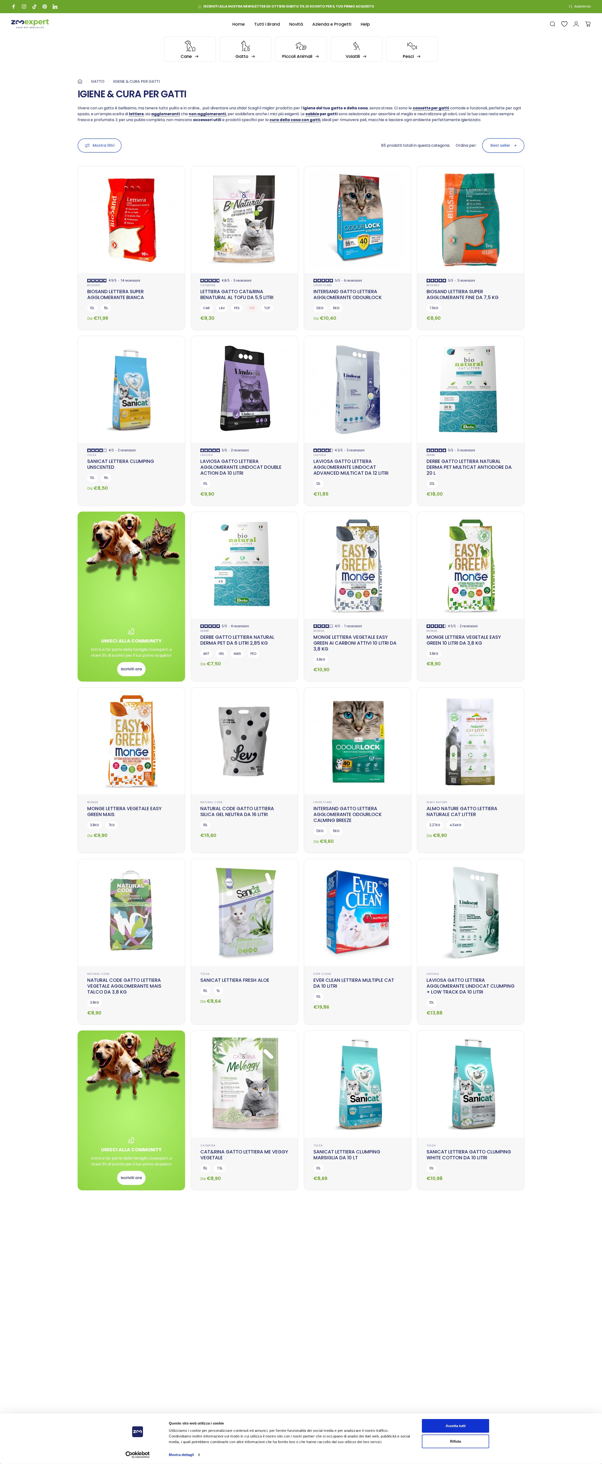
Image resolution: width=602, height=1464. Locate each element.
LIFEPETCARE (322, 285)
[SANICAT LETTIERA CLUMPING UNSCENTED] (131, 389)
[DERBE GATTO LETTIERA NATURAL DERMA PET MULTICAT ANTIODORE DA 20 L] (470, 389)
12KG (320, 308)
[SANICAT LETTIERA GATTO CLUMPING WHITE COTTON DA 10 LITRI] (470, 1084)
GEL (221, 653)
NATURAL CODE (211, 802)
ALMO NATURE (437, 802)
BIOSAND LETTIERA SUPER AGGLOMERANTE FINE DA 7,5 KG (463, 294)
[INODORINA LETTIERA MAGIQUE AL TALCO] (131, 1249)
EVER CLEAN (322, 974)
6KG (336, 308)
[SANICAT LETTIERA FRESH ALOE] (244, 912)
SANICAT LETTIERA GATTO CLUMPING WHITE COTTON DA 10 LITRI (469, 1154)
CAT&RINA (207, 285)
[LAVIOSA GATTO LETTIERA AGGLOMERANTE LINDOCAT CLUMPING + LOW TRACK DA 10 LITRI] (470, 912)
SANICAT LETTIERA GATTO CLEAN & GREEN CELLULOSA (353, 1320)
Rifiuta (455, 1441)
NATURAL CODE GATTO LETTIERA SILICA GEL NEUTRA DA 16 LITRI (237, 811)
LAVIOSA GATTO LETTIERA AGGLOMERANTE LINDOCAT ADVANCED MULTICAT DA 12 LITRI (350, 467)
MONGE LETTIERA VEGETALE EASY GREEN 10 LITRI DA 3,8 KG (464, 640)
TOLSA (92, 455)
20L (432, 483)
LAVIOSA (206, 455)
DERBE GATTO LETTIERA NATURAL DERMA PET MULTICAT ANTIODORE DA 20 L (469, 467)
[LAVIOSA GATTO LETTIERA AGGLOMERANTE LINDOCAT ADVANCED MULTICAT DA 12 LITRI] (357, 389)
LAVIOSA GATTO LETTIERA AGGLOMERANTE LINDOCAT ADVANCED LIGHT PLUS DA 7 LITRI (238, 1323)
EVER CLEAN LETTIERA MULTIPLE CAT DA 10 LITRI (353, 983)
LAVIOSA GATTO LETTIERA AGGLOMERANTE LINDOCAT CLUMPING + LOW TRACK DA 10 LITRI (471, 986)
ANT (206, 653)
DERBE (431, 455)
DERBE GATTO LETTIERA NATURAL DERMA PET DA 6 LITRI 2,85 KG (237, 640)
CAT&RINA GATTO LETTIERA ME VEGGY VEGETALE (244, 1154)
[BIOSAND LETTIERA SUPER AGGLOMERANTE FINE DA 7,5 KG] (470, 219)
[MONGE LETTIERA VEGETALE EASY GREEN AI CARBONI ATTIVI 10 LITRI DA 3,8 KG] (357, 565)
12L (318, 483)
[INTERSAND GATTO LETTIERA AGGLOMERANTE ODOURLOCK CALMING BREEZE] (357, 740)
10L (92, 308)
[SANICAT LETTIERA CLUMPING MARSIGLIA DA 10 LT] (357, 1084)
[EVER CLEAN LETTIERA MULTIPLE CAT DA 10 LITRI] (357, 912)
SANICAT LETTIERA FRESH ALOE (234, 980)
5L (218, 991)
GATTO (97, 81)
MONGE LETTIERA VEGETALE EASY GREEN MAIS (124, 811)
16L (106, 478)
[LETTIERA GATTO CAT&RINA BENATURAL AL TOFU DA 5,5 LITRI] (244, 219)
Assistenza (582, 6)
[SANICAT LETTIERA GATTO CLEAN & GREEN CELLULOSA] (357, 1249)
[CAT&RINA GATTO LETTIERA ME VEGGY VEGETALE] (244, 1084)
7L (204, 1340)
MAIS (237, 653)
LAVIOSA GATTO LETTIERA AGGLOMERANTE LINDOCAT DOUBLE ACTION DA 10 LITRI (240, 467)
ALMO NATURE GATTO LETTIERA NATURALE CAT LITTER (462, 811)
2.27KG (434, 825)
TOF (267, 308)
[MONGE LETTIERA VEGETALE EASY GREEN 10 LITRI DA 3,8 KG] (470, 565)
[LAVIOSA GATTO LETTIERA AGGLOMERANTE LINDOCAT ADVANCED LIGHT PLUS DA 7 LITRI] (244, 1249)
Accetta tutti (456, 1426)
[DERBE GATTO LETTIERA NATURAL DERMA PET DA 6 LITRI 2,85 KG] (244, 565)
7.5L (220, 1168)
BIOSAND (93, 285)
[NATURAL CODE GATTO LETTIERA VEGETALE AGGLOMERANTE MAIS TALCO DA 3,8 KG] (131, 912)
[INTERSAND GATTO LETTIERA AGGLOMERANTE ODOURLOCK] (357, 219)
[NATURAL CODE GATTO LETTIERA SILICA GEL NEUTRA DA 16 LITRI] (244, 740)
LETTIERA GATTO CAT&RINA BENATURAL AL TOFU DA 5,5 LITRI (236, 294)
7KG (111, 825)
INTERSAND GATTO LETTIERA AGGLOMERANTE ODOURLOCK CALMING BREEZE (347, 814)
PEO (253, 653)
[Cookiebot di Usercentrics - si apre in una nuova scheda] (137, 1454)
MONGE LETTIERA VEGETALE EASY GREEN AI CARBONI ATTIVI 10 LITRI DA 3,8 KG (354, 643)
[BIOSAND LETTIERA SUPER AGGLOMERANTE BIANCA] (131, 219)
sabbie (312, 114)
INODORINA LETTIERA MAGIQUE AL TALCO (125, 1320)
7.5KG (433, 308)
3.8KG (320, 659)
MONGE (319, 631)
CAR (206, 308)
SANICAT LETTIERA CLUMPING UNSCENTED (120, 464)
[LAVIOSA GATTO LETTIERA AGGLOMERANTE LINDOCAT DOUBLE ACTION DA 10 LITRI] (244, 389)
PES (237, 308)
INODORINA (95, 1311)
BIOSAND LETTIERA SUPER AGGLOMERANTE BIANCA (115, 294)
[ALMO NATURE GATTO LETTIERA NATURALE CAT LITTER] (470, 740)
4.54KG (455, 825)
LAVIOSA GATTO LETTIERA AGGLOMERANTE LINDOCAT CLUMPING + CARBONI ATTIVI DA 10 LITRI (471, 1323)
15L (106, 308)
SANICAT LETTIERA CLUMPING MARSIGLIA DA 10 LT (346, 1154)
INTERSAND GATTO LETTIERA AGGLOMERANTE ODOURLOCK (347, 294)
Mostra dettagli (181, 1455)
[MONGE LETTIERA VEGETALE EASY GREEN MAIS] (131, 740)
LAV (222, 308)
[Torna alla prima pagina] (80, 81)
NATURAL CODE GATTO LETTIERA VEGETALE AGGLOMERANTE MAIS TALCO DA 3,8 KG (124, 986)
